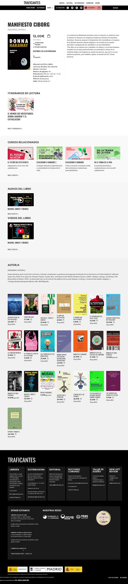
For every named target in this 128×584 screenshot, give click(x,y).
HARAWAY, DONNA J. (17, 29)
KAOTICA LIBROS (46, 64)
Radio (49, 7)
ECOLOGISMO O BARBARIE (74, 162)
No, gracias (123, 577)
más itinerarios (14, 129)
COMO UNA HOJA (29, 317)
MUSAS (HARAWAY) (46, 393)
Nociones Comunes (74, 470)
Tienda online (30, 7)
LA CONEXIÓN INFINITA (14, 353)
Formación (89, 3)
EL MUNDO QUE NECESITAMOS (77, 318)
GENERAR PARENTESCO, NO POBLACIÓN (113, 319)
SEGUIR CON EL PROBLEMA (61, 396)
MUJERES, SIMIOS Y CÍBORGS (30, 395)
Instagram (76, 7)
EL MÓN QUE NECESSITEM (60, 317)
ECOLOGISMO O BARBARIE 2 (46, 162)
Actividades (41, 7)
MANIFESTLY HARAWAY (80, 354)
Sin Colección (52, 67)
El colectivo (60, 7)
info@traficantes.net (17, 550)
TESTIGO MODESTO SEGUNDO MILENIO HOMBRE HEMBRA (95, 395)
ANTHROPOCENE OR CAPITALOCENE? (13, 318)
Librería (14, 470)
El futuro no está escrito (18, 162)
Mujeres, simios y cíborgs (18, 208)
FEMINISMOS (44, 79)
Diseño (97, 3)
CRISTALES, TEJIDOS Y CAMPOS (47, 319)
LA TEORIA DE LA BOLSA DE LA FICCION (31, 355)
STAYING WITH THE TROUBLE (78, 396)
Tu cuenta (91, 7)
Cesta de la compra (99, 7)
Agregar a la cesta (49, 36)
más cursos (12, 175)
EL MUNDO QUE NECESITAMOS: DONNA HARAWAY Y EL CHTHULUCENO (20, 116)
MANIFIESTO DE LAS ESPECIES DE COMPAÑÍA (97, 354)
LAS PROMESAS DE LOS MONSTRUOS (47, 355)
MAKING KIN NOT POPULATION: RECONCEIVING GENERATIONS (62, 358)
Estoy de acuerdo (113, 577)
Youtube (81, 7)
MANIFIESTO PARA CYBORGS (111, 354)
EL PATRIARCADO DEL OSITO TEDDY (96, 317)
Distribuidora (79, 3)
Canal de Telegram (15, 497)
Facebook (67, 7)
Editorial (69, 3)
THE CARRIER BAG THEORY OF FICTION (112, 394)
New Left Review (114, 470)
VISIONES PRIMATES (14, 432)
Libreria (61, 3)
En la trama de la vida (103, 162)
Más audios (12, 214)
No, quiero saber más (22, 580)
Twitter (72, 7)
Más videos (12, 249)
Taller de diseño (98, 470)
